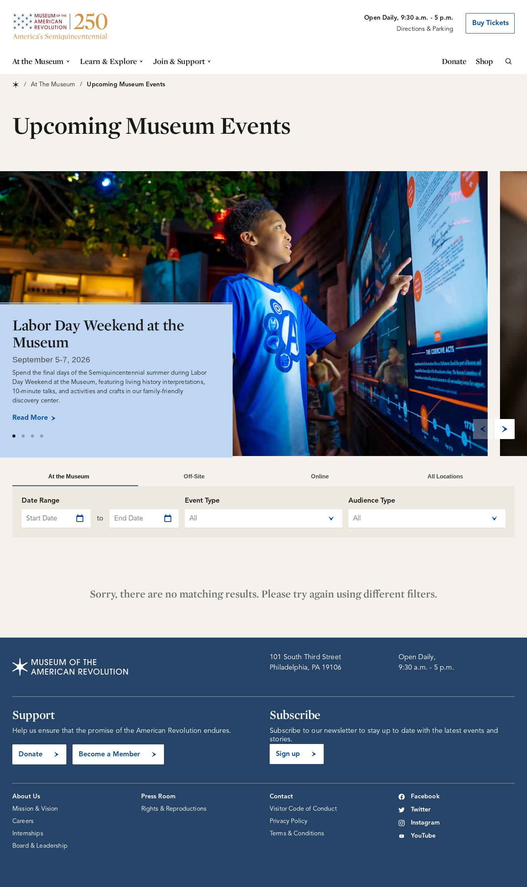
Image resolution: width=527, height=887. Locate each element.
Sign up (288, 754)
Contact (281, 797)
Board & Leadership (40, 846)
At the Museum (38, 61)
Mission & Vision (35, 809)
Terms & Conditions (297, 834)
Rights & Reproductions (174, 809)
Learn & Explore (108, 61)
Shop (484, 61)
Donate (454, 61)
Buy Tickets (490, 23)
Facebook (425, 797)
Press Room (158, 797)
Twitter (421, 810)
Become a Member (109, 754)
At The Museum (53, 85)
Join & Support (179, 61)
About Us (26, 797)
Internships (27, 834)
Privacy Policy (288, 821)
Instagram (425, 823)
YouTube (423, 836)
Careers (23, 821)
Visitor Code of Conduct (303, 809)
